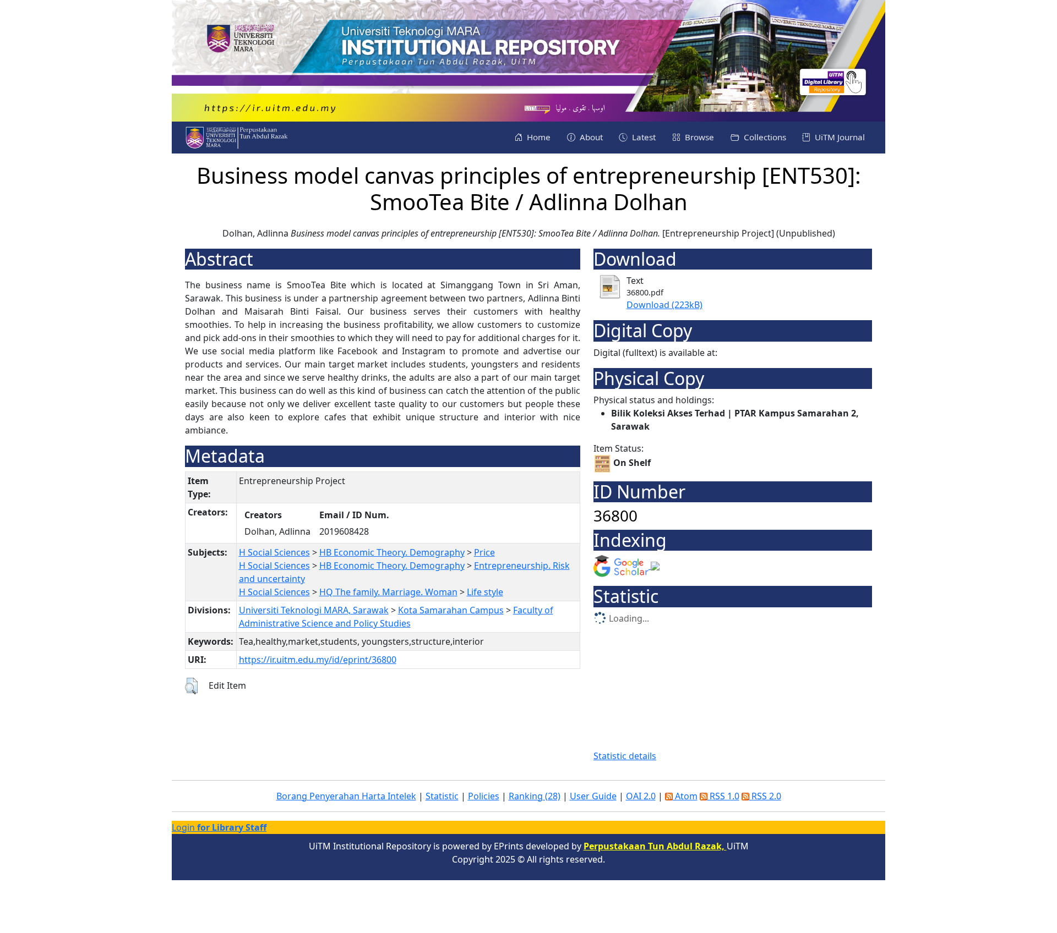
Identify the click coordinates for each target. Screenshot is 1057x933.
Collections (764, 136)
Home (538, 136)
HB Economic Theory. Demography (392, 552)
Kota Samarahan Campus (451, 610)
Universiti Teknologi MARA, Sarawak (314, 610)
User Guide (593, 796)
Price (484, 552)
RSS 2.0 (765, 796)
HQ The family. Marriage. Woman (388, 592)
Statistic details (624, 756)
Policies (483, 796)
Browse (698, 136)
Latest (643, 136)
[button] (191, 686)
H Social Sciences (274, 552)
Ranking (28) (534, 796)
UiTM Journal (839, 136)
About (590, 136)
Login (219, 827)
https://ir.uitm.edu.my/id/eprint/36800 (317, 660)
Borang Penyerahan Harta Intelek (346, 796)
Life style (485, 592)
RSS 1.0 (723, 796)
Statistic (442, 796)
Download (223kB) (664, 305)
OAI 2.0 (641, 796)
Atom (685, 796)
